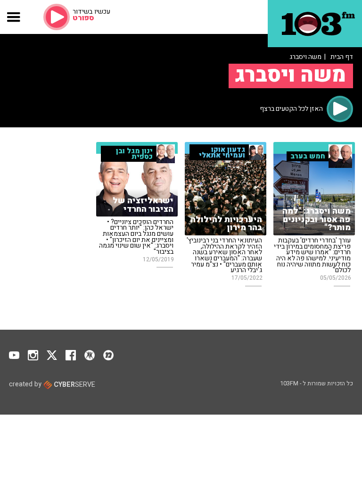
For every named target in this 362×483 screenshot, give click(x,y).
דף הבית (341, 57)
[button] (14, 17)
